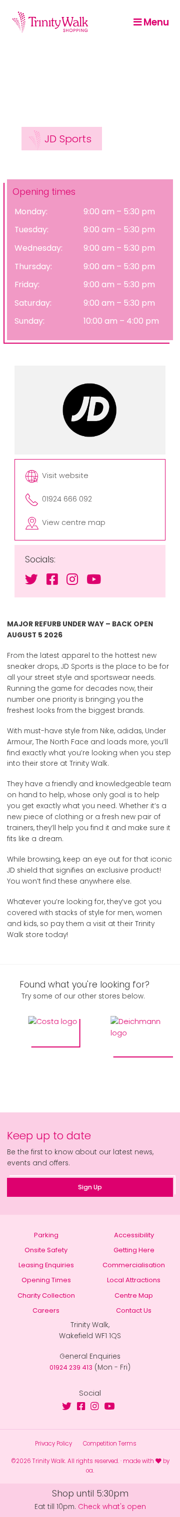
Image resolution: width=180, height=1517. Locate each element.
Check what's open (112, 1507)
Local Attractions (133, 1280)
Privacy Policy (53, 1444)
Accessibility (134, 1235)
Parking (46, 1235)
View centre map (74, 522)
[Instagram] (72, 579)
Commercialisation (133, 1265)
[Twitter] (31, 579)
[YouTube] (93, 579)
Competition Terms (109, 1444)
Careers (46, 1310)
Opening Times (46, 1280)
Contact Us (134, 1310)
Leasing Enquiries (46, 1265)
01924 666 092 (67, 500)
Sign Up (90, 1187)
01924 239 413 (71, 1367)
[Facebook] (52, 579)
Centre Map (133, 1295)
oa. (90, 1471)
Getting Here (134, 1250)
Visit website (65, 476)
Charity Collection (46, 1295)
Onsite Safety (46, 1250)
